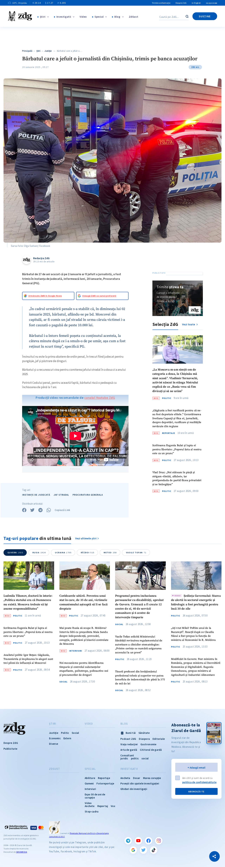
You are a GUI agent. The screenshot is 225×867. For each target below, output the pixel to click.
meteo (110, 552)
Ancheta (125, 778)
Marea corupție (152, 778)
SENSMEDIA (21, 852)
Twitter (143, 850)
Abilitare (90, 778)
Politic (166, 398)
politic (135, 758)
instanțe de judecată (36, 494)
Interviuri (75, 651)
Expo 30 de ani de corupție (95, 796)
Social (63, 682)
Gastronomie (148, 744)
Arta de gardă (128, 749)
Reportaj (102, 806)
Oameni (89, 783)
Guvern (15, 552)
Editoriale (159, 738)
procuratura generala (88, 494)
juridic (124, 758)
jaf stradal (61, 494)
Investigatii (63, 16)
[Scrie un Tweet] (32, 510)
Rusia (39, 552)
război (87, 552)
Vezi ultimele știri (86, 538)
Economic (55, 738)
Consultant (127, 755)
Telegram (128, 840)
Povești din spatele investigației (139, 783)
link (161, 310)
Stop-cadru (91, 811)
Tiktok (153, 850)
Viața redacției (129, 744)
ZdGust (133, 16)
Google (133, 850)
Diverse (53, 743)
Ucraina (63, 552)
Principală (27, 50)
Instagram (158, 840)
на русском (211, 3)
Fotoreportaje (105, 783)
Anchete (89, 806)
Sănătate (144, 732)
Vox (113, 806)
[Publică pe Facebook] (24, 510)
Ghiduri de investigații (133, 789)
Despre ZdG (181, 3)
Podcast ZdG (128, 738)
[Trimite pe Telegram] (40, 510)
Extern (67, 738)
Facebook (148, 840)
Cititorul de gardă (151, 749)
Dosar (136, 778)
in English (196, 3)
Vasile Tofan (136, 552)
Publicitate (10, 748)
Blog (117, 16)
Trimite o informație (161, 3)
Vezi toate (188, 324)
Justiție (48, 50)
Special (99, 16)
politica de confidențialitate (199, 782)
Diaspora (144, 738)
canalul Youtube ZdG (99, 398)
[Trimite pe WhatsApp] (49, 510)
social (145, 758)
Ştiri (43, 16)
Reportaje (168, 433)
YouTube (138, 840)
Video (83, 16)
